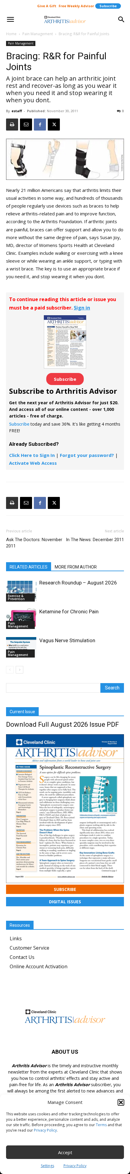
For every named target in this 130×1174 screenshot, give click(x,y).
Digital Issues (65, 901)
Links (16, 938)
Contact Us (22, 957)
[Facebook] (40, 125)
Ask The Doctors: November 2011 (34, 543)
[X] (54, 125)
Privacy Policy (45, 1130)
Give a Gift (46, 6)
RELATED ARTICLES (28, 567)
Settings (47, 1165)
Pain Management (37, 33)
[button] (121, 1102)
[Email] (26, 125)
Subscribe (108, 6)
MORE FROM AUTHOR (76, 567)
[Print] (12, 125)
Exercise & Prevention (16, 597)
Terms (101, 1124)
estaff (16, 111)
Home (11, 33)
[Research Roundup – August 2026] (21, 590)
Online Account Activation (38, 966)
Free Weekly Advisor (76, 6)
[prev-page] (10, 669)
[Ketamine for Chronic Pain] (21, 618)
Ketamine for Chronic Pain (69, 612)
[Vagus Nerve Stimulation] (21, 647)
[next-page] (19, 669)
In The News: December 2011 (95, 539)
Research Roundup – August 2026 (78, 583)
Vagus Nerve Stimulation (67, 640)
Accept (65, 1152)
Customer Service (29, 947)
